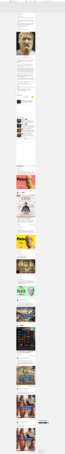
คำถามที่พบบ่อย (44, 450)
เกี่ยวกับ (39, 450)
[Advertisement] (32, 7)
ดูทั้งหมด (26, 138)
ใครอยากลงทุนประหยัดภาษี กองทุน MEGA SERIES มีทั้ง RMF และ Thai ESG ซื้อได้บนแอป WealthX (25, 352)
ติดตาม (25, 192)
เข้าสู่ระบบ (46, 1)
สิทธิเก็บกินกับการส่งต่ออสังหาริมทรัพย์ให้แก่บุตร (24, 218)
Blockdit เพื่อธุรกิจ (40, 453)
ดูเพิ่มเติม (19, 354)
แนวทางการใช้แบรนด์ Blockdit (41, 452)
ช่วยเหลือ (41, 450)
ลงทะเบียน (50, 1)
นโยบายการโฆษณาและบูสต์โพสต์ (41, 451)
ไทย (42, 453)
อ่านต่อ (34, 173)
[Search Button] (11, 1)
